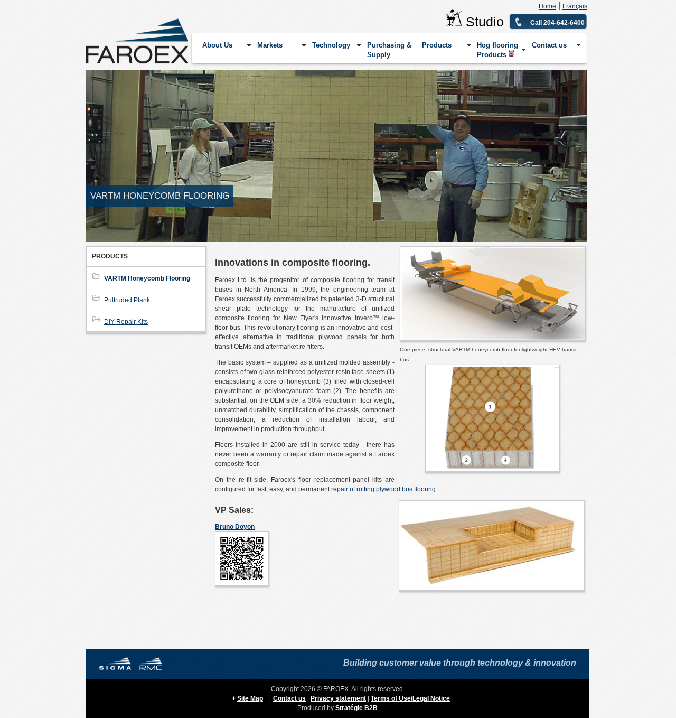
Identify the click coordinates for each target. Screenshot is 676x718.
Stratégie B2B (356, 708)
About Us (217, 45)
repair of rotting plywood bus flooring (383, 489)
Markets (270, 45)
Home (547, 6)
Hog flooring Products (497, 50)
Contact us (549, 45)
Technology (331, 45)
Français (574, 6)
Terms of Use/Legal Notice (410, 698)
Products (437, 45)
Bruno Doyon (235, 526)
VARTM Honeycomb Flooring (147, 278)
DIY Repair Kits (126, 321)
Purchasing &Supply (389, 50)
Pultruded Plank (127, 300)
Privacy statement (338, 698)
